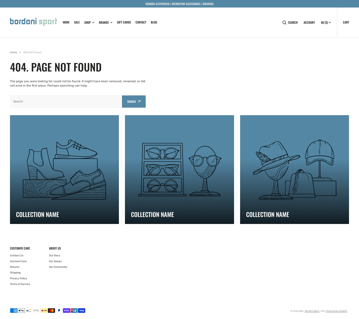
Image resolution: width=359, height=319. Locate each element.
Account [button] (309, 22)
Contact (140, 22)
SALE (77, 22)
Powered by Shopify (336, 311)
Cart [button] (346, 22)
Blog (154, 22)
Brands (104, 22)
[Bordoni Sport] (33, 22)
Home (66, 22)
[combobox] (65, 101)
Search (293, 22)
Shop (87, 22)
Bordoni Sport (312, 311)
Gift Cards (124, 22)
